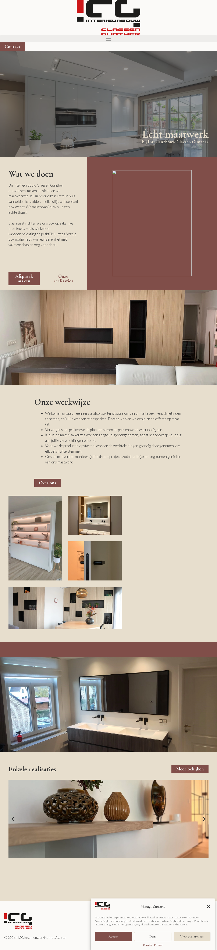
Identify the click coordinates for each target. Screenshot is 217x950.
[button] (208, 907)
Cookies (147, 945)
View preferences (192, 936)
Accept (113, 936)
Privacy (158, 945)
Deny (152, 936)
